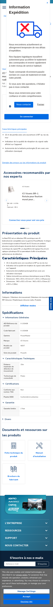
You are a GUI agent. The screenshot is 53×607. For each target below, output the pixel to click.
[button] (51, 303)
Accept (26, 596)
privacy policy (21, 575)
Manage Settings (27, 591)
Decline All (26, 601)
